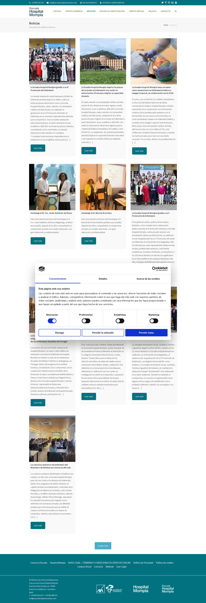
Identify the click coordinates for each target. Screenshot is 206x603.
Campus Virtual (84, 566)
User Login (121, 566)
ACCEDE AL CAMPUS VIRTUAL (114, 3)
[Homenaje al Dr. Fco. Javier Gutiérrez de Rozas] (52, 187)
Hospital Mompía (57, 562)
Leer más (38, 148)
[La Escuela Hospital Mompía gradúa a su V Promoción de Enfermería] (154, 187)
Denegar (59, 332)
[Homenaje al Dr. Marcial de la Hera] (103, 187)
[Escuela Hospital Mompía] (36, 11)
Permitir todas (146, 332)
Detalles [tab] (103, 278)
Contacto (98, 566)
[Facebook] (165, 2)
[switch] (86, 320)
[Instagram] (169, 2)
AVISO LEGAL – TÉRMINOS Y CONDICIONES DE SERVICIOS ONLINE (99, 562)
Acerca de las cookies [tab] (148, 278)
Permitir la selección (103, 332)
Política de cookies (164, 562)
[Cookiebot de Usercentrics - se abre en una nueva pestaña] (154, 269)
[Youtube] (176, 2)
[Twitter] (163, 2)
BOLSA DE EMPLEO (90, 3)
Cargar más (103, 545)
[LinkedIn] (172, 2)
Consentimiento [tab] (57, 278)
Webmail (110, 566)
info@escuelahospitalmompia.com (63, 3)
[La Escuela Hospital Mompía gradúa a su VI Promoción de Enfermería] (52, 61)
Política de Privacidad (143, 562)
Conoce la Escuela (38, 562)
